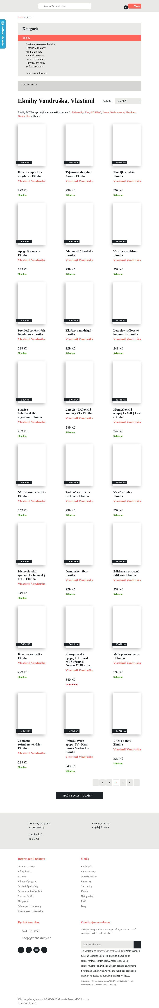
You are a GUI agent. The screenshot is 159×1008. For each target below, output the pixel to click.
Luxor (106, 112)
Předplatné (23, 901)
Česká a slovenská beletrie (40, 44)
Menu (137, 6)
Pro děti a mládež (35, 59)
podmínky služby (103, 985)
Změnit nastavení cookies (30, 911)
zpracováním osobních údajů (111, 951)
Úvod (20, 17)
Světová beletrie (34, 66)
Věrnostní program (27, 881)
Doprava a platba (26, 866)
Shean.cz (32, 1003)
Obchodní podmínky (28, 886)
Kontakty (22, 876)
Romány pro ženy (35, 63)
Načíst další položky (78, 795)
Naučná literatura (35, 55)
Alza (87, 112)
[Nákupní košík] (123, 6)
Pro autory (86, 881)
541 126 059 (30, 931)
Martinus (131, 112)
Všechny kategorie (36, 73)
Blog (83, 906)
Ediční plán (86, 866)
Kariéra (84, 891)
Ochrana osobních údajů (30, 891)
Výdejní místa (25, 871)
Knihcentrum (117, 112)
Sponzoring (86, 886)
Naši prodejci (87, 896)
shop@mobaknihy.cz (36, 938)
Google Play (24, 116)
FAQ (83, 901)
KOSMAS (96, 112)
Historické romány (35, 48)
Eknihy (26, 37)
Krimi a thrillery (34, 51)
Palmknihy (78, 112)
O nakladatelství (89, 876)
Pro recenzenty (88, 871)
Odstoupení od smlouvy (29, 906)
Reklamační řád (25, 896)
